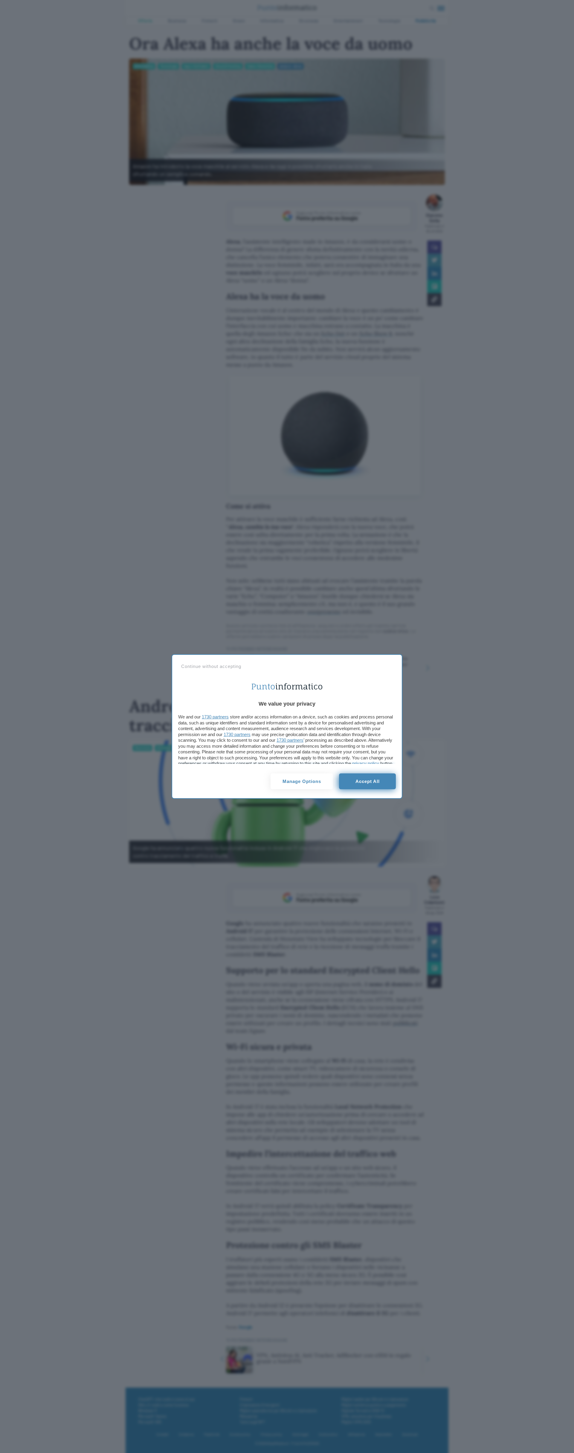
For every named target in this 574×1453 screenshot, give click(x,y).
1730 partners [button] (215, 716)
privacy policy (365, 763)
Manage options (302, 781)
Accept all (367, 781)
